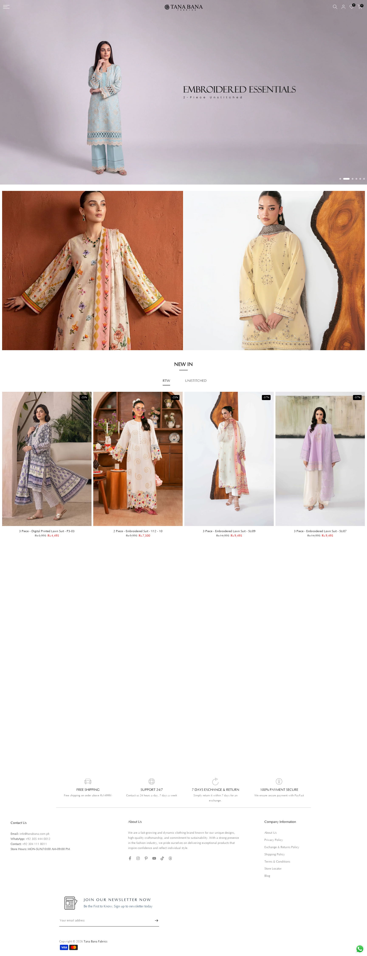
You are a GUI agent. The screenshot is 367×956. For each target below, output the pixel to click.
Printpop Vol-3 (198, 324)
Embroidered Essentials (22, 322)
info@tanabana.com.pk (34, 829)
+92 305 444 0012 (38, 834)
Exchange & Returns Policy (281, 842)
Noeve (193, 335)
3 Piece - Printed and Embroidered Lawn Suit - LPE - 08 (324, 526)
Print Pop (13, 328)
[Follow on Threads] (170, 853)
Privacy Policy (273, 835)
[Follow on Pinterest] (146, 853)
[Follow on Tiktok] (162, 853)
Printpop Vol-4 (198, 329)
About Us (270, 827)
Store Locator (273, 863)
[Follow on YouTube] (154, 853)
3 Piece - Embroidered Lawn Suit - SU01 (141, 526)
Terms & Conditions (277, 856)
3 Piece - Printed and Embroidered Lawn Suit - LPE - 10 (232, 526)
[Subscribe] (154, 915)
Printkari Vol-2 (16, 334)
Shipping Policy (274, 849)
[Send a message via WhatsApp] (360, 949)
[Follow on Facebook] (130, 853)
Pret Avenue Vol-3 (201, 318)
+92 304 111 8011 (34, 839)
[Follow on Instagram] (138, 853)
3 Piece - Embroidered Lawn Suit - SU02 (50, 526)
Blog (267, 871)
